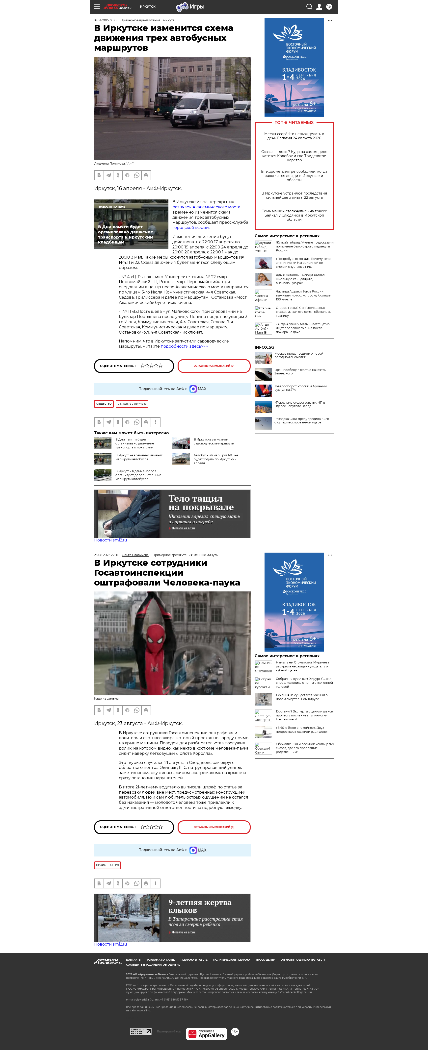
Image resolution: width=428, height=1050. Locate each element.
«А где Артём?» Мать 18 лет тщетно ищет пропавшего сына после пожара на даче (303, 328)
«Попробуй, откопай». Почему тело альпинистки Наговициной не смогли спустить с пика (303, 263)
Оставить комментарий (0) (214, 365)
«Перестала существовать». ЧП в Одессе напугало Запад (299, 404)
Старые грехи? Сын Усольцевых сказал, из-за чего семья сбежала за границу (303, 311)
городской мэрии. (191, 227)
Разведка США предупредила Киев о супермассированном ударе (301, 420)
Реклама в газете (194, 959)
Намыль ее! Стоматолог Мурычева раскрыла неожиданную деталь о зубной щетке (302, 666)
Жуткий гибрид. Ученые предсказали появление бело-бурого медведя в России (305, 246)
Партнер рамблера (169, 1031)
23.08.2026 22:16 (106, 555)
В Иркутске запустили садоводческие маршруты (214, 441)
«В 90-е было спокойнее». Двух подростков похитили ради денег (302, 729)
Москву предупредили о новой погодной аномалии (298, 355)
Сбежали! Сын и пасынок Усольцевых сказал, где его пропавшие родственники (305, 748)
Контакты (133, 959)
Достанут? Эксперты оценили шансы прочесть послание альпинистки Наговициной (304, 715)
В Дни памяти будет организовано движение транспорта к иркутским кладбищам (124, 445)
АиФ (130, 163)
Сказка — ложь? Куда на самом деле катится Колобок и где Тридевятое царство (294, 156)
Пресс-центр (265, 959)
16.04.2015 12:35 (105, 20)
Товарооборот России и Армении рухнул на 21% (300, 388)
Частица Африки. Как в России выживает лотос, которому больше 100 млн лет (303, 295)
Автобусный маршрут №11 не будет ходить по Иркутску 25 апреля (216, 459)
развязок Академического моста (206, 207)
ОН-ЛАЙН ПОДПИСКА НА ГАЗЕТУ (303, 959)
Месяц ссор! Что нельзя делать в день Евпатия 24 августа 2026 (294, 136)
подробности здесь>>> (184, 346)
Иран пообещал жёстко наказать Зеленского (300, 371)
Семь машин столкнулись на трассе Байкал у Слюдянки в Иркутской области (294, 215)
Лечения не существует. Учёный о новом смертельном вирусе (302, 697)
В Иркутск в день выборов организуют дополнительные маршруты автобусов (138, 475)
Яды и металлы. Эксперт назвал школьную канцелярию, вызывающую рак (300, 279)
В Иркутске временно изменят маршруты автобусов (138, 457)
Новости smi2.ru (110, 540)
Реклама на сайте (161, 959)
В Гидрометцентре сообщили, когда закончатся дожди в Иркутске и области (294, 176)
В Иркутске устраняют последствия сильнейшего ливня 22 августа (294, 195)
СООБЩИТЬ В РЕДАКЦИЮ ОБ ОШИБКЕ (153, 964)
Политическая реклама (231, 959)
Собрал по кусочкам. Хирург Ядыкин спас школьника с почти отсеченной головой (304, 682)
